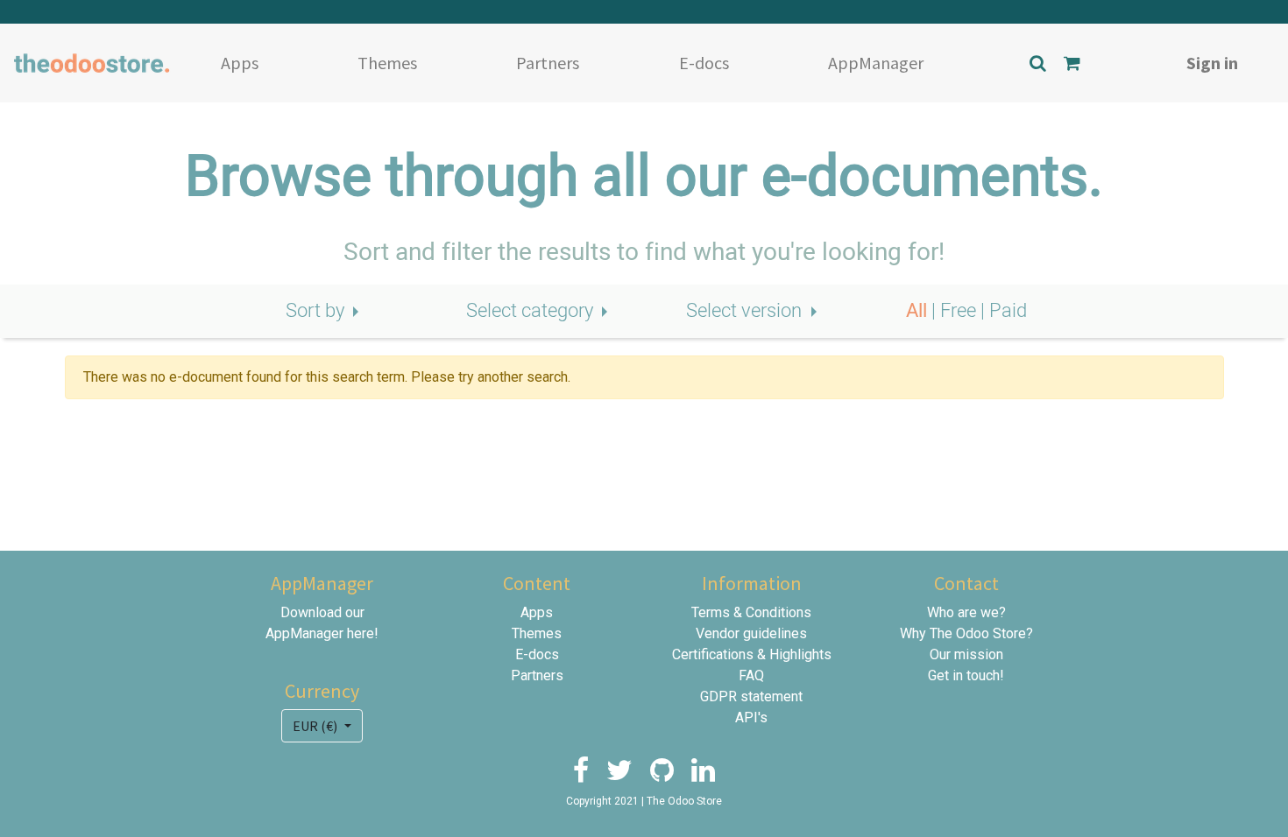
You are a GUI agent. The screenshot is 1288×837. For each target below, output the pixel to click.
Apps (239, 63)
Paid (1008, 311)
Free (960, 311)
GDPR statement (751, 696)
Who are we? (966, 612)
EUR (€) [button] (316, 726)
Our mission (966, 654)
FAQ (751, 675)
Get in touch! (966, 675)
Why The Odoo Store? (966, 633)
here (360, 633)
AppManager (876, 63)
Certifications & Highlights (752, 654)
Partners (547, 63)
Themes (387, 63)
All (918, 311)
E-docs (704, 63)
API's (751, 717)
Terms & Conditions (751, 612)
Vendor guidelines (751, 633)
